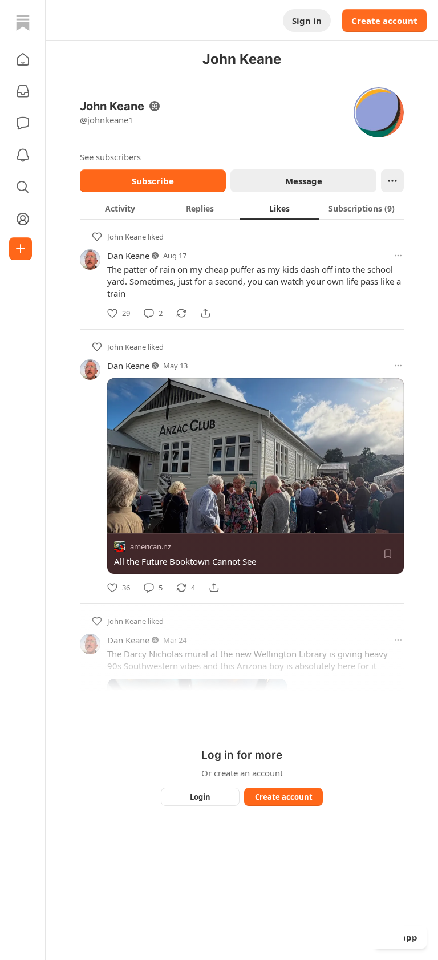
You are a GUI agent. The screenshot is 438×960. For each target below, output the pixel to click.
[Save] (388, 554)
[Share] (205, 313)
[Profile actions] (392, 180)
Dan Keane (128, 255)
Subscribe (153, 181)
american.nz (150, 546)
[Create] (20, 248)
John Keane (126, 237)
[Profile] (22, 219)
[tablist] (242, 208)
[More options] (398, 255)
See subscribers (110, 157)
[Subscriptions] (22, 91)
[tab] (120, 208)
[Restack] (181, 313)
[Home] (22, 23)
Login (200, 797)
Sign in (307, 20)
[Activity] (22, 155)
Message (303, 181)
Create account (384, 20)
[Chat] (22, 123)
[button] (22, 59)
